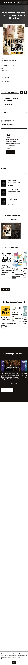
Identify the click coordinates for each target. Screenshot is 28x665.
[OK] (14, 662)
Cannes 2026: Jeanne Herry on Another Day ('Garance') (9, 375)
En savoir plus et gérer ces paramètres (11, 659)
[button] (19, 225)
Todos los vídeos (7, 390)
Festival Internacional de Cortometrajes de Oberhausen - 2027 (17, 318)
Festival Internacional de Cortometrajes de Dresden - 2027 (6, 269)
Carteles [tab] (14, 219)
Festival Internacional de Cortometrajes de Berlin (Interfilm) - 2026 (6, 323)
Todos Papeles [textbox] (6, 174)
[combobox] (14, 174)
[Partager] (21, 92)
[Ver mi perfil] (25, 2)
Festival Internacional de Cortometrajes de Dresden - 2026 (17, 273)
